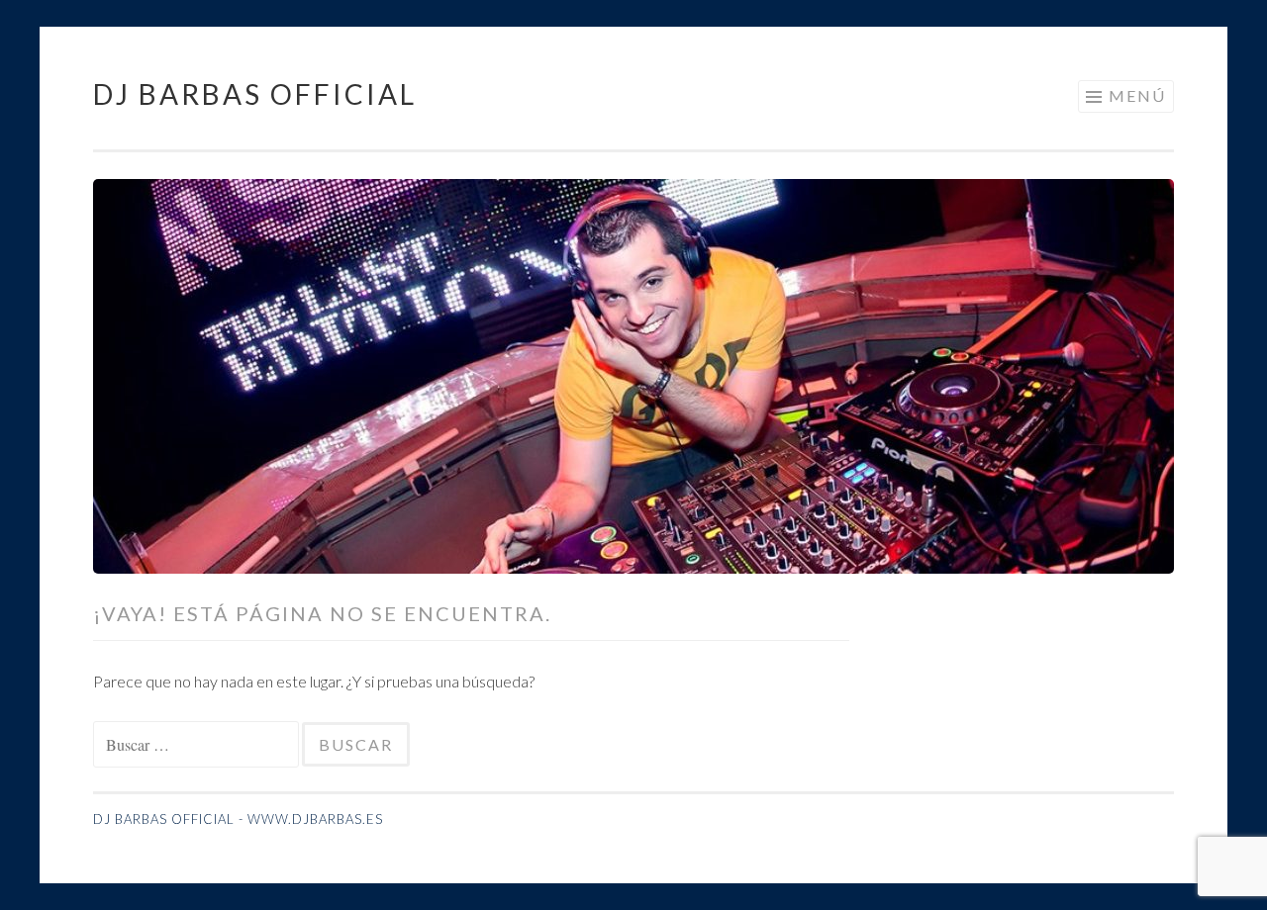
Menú (1137, 95)
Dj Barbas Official (255, 94)
